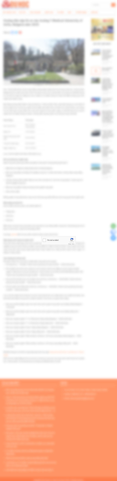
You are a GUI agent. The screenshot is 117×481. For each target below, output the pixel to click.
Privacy (69, 244)
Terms (73, 244)
